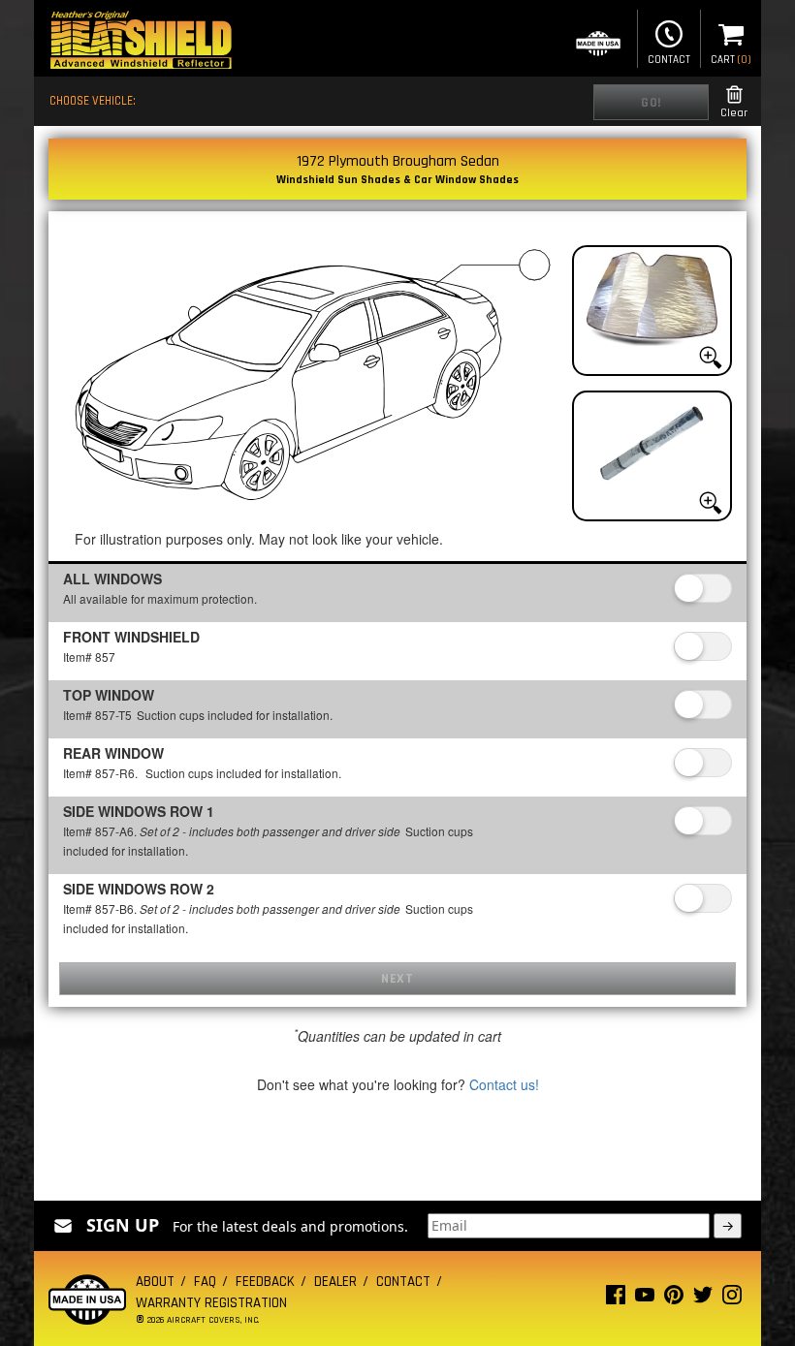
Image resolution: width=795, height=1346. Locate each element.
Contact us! (504, 1084)
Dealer (335, 1281)
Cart (731, 60)
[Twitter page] (703, 1299)
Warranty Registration (211, 1303)
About (155, 1281)
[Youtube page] (644, 1299)
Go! (651, 102)
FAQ (205, 1281)
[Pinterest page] (674, 1299)
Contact (669, 60)
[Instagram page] (732, 1299)
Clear (733, 113)
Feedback (265, 1281)
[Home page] (140, 42)
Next (397, 978)
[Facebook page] (615, 1299)
